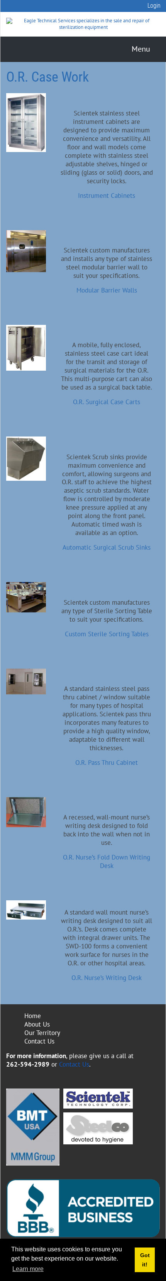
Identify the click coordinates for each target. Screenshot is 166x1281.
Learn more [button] (28, 1269)
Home (32, 1016)
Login (154, 5)
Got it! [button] (145, 1260)
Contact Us (39, 1041)
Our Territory (42, 1032)
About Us (37, 1024)
